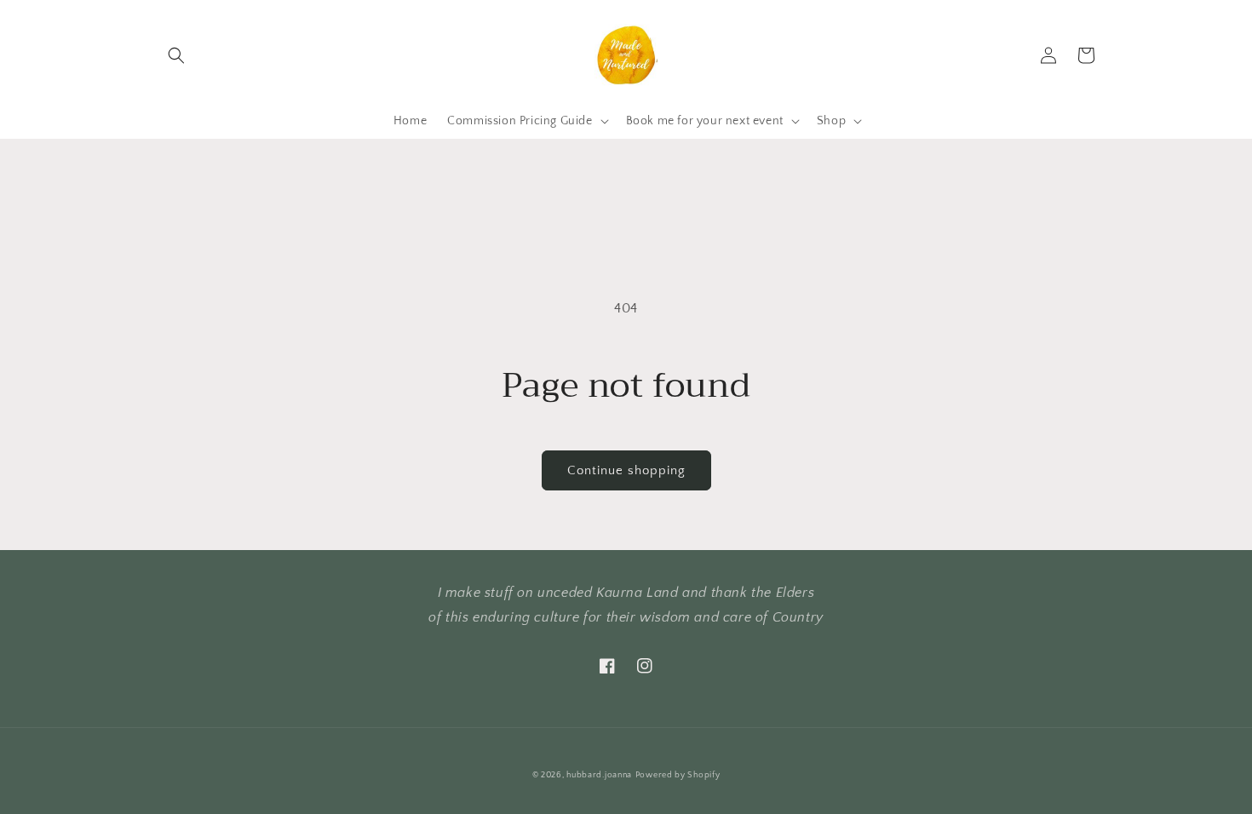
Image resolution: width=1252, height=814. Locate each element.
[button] (176, 55)
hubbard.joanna (599, 775)
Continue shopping (626, 470)
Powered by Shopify (678, 775)
